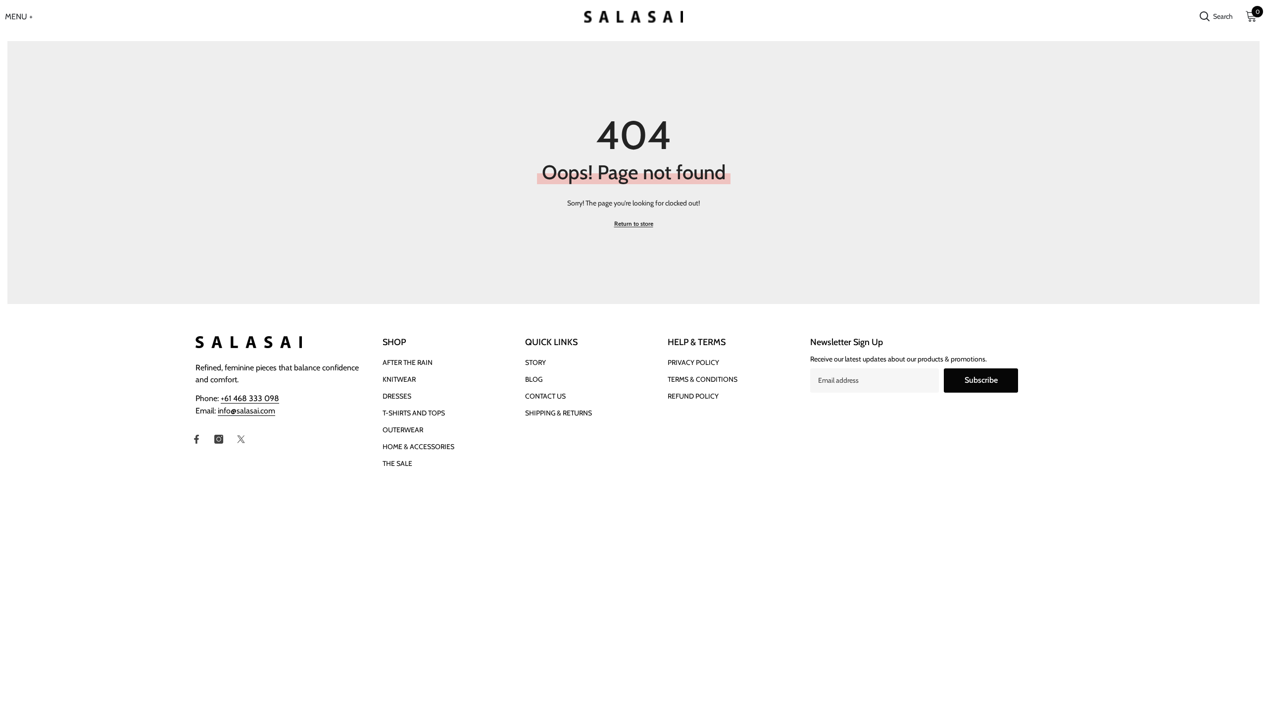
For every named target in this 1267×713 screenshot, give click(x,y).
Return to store (633, 223)
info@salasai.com (246, 410)
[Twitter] (241, 439)
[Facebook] (196, 439)
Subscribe (981, 380)
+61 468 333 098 (250, 398)
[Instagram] (218, 439)
